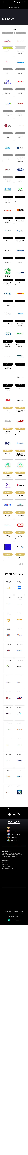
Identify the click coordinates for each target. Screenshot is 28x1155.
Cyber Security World (15, 834)
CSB (20, 535)
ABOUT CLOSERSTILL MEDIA (7, 867)
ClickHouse (20, 388)
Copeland (8, 535)
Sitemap (21, 911)
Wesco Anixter (20, 199)
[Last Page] (22, 564)
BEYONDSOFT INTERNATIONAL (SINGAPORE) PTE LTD (20, 454)
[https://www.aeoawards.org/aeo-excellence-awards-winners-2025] (3, 894)
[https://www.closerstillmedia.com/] (22, 905)
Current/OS (7, 557)
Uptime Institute (7, 303)
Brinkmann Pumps (20, 260)
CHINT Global (7, 515)
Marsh (20, 282)
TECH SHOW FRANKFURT (7, 877)
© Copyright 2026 (8, 911)
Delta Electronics (20, 72)
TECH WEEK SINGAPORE (6, 873)
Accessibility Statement (18, 913)
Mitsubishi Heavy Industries (20, 52)
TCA (20, 367)
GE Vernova (8, 240)
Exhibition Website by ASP (15, 920)
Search (14, 29)
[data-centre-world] (8, 840)
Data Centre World (7, 27)
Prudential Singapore (8, 51)
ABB (8, 410)
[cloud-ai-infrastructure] (8, 828)
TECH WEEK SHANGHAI (6, 875)
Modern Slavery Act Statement (14, 916)
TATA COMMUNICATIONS (8, 368)
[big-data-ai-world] (8, 837)
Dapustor (20, 557)
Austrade (8, 431)
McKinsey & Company (8, 323)
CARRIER (20, 179)
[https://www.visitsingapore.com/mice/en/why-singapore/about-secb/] (5, 907)
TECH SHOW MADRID (6, 881)
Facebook (14, 2)
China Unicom (20, 495)
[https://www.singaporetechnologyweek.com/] (14, 824)
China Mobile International (7, 200)
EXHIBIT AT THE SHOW (6, 866)
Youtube (20, 2)
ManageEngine (20, 135)
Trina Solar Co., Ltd (20, 323)
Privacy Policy (15, 911)
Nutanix (7, 260)
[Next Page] (20, 564)
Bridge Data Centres (20, 220)
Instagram (22, 2)
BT (7, 495)
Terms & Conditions (8, 913)
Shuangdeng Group (20, 344)
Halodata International (7, 92)
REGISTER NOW (5, 864)
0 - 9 (5, 32)
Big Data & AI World (14, 837)
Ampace (7, 72)
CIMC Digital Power (20, 515)
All (3, 32)
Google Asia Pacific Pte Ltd (20, 241)
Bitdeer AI (8, 475)
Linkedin (17, 2)
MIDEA (7, 157)
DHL (20, 303)
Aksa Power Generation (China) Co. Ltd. (20, 411)
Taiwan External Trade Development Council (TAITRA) (20, 158)
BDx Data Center (8, 453)
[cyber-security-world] (8, 834)
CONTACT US (4, 862)
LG (7, 135)
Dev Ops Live (13, 831)
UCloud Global (7, 388)
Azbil (20, 431)
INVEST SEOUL (8, 344)
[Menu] (25, 2)
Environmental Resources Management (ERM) (8, 283)
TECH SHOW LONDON (6, 879)
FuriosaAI (8, 220)
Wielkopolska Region (8, 179)
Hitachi (20, 92)
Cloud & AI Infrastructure (16, 827)
